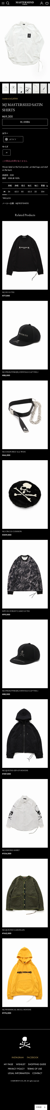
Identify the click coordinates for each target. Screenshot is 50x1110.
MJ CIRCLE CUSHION (12, 531)
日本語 (39, 1107)
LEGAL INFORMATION (19, 1073)
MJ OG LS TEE (8, 292)
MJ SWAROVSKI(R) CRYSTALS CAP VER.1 (20, 690)
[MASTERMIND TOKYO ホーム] (25, 1042)
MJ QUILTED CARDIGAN (13, 930)
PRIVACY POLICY (16, 1068)
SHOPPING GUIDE (37, 1064)
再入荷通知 (25, 122)
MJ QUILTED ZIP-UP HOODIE (15, 770)
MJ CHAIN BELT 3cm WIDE (14, 451)
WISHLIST (20, 1064)
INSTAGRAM (18, 1057)
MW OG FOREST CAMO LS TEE (16, 611)
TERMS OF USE (34, 1068)
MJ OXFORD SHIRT (11, 850)
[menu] (3, 3)
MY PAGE (8, 1064)
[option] (25, 44)
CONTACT (37, 1073)
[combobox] (41, 1107)
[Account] (41, 3)
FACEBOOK (32, 1057)
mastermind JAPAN (10, 98)
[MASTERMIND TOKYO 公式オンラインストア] (25, 3)
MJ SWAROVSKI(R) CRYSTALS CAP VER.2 (20, 372)
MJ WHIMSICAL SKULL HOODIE (16, 1009)
